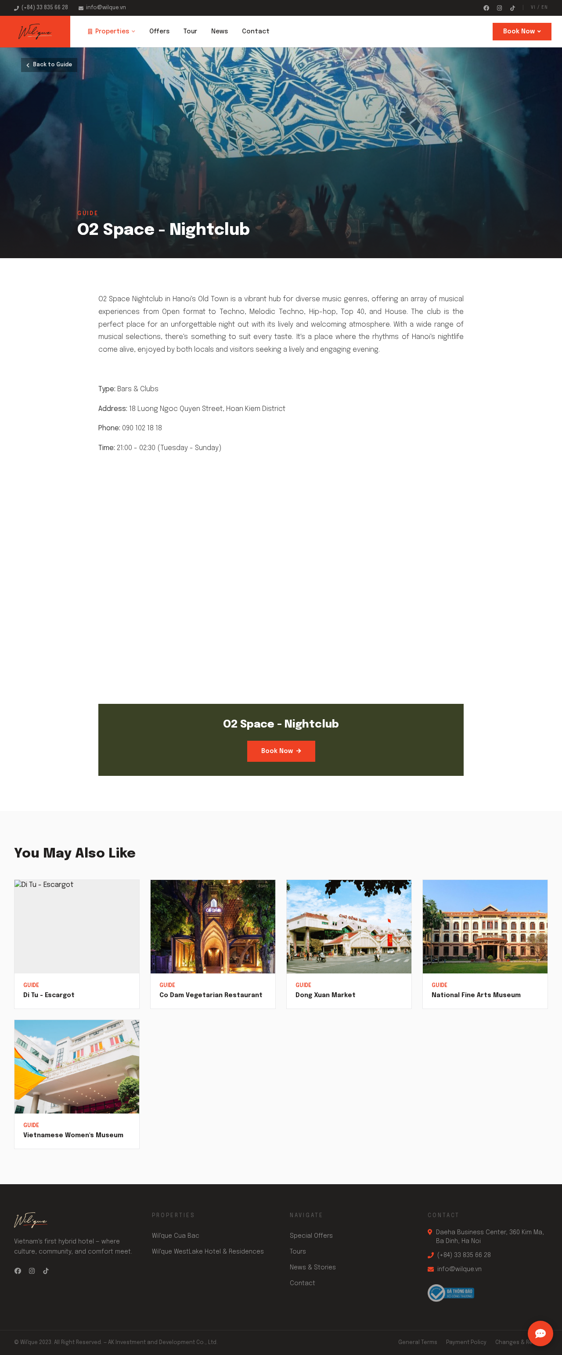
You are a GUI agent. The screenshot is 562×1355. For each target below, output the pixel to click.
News (219, 32)
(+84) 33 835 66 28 (45, 8)
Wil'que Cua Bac (175, 1236)
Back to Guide (52, 65)
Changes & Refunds (521, 1342)
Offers (159, 32)
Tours (298, 1252)
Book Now (519, 32)
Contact (256, 32)
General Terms (417, 1342)
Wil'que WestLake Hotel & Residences (208, 1252)
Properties (112, 32)
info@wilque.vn (106, 8)
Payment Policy (466, 1342)
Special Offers (311, 1236)
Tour (190, 32)
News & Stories (313, 1268)
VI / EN (539, 7)
